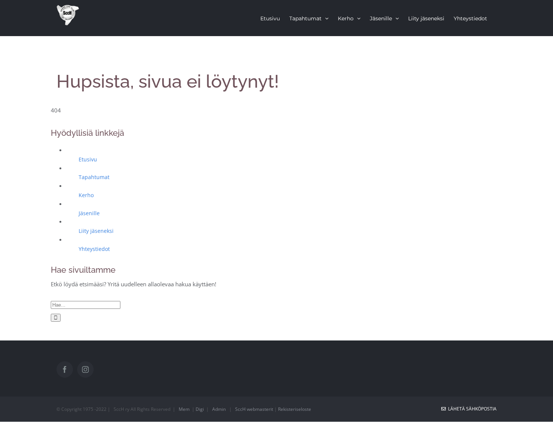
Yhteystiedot (94, 248)
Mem (184, 409)
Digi (200, 409)
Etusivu (88, 159)
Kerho (86, 195)
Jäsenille (89, 213)
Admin (219, 409)
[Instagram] (85, 369)
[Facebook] (64, 369)
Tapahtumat (94, 177)
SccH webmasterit (254, 409)
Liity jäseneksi (96, 230)
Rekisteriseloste (294, 409)
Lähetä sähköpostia (471, 409)
